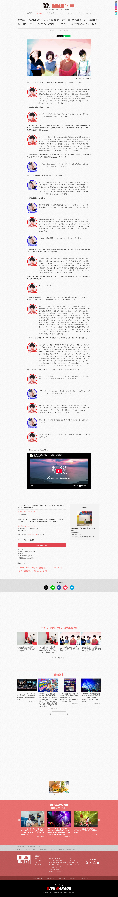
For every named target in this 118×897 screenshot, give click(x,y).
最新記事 (30, 13)
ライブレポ (50, 13)
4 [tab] (60, 840)
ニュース (88, 13)
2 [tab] (55, 840)
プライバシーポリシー (61, 878)
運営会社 (49, 878)
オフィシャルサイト (32, 534)
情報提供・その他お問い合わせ (79, 878)
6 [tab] (65, 840)
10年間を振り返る (54, 858)
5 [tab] (63, 840)
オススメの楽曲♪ (54, 869)
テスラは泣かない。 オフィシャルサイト (33, 571)
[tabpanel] (32, 823)
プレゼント (79, 13)
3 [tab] (58, 840)
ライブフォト (71, 860)
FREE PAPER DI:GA (73, 862)
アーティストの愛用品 (55, 860)
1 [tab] (52, 840)
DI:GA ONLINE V (72, 856)
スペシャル (69, 13)
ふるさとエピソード (55, 867)
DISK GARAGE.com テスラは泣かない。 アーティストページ (41, 568)
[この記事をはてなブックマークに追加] (72, 588)
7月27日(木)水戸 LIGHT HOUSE (26, 526)
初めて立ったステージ (55, 864)
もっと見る (59, 713)
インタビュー (40, 13)
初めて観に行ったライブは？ (57, 862)
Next (99, 820)
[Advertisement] (59, 608)
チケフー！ (70, 858)
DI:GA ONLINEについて (37, 878)
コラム (59, 13)
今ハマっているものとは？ (57, 871)
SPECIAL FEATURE (73, 864)
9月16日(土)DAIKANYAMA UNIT (26, 512)
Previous (19, 820)
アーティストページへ (59, 658)
